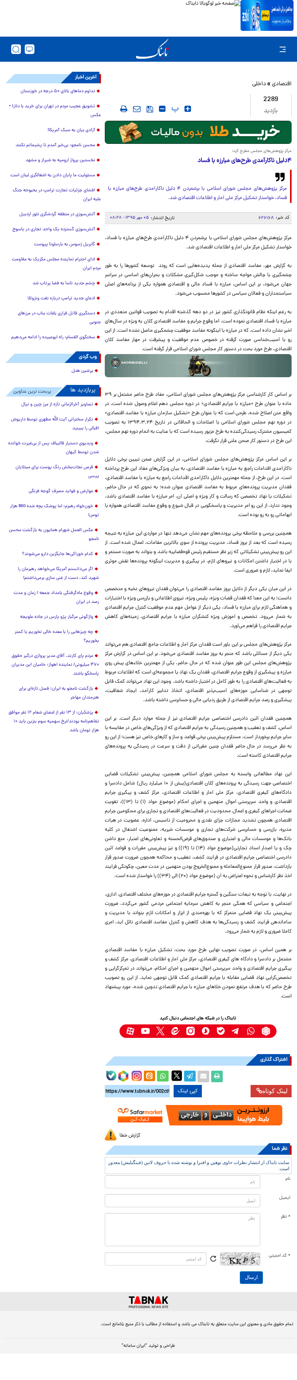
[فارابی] (198, 132)
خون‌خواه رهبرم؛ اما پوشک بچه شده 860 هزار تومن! (54, 511)
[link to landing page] (152, 49)
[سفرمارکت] (198, 1115)
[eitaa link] (175, 1031)
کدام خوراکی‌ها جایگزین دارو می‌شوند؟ (57, 554)
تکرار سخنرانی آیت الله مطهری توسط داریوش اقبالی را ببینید (55, 424)
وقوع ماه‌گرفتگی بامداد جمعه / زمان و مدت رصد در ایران (56, 598)
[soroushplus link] (205, 1031)
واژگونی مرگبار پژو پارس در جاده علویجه (56, 617)
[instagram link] (190, 1031)
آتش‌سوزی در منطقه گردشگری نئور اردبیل (57, 214)
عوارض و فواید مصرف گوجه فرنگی (61, 491)
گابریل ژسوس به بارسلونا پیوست (64, 244)
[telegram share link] (190, 1076)
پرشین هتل (82, 371)
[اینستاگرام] (136, 1075)
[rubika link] (266, 1031)
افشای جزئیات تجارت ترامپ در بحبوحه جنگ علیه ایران (57, 195)
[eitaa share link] (149, 1076)
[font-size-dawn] (162, 108)
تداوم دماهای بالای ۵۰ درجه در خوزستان (57, 91)
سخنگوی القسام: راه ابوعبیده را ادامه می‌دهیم (53, 337)
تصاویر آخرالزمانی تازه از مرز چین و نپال (57, 404)
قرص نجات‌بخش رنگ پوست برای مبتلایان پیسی (57, 472)
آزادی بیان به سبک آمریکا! (71, 130)
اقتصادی (282, 84)
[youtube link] (145, 1031)
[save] (150, 109)
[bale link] (220, 1031)
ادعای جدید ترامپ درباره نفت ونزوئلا (61, 298)
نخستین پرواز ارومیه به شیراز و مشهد (60, 160)
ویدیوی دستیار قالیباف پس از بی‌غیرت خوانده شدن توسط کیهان (53, 448)
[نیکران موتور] (198, 365)
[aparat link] (130, 1031)
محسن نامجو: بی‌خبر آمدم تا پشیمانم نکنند (55, 145)
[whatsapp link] (251, 1031)
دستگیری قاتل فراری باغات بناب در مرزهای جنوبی (59, 318)
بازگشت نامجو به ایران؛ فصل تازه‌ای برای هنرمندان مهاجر (59, 693)
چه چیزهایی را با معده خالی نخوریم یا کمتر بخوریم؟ (57, 636)
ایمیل (284, 1197)
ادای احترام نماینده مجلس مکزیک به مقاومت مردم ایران (56, 264)
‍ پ (174, 109)
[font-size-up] (188, 108)
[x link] (160, 1031)
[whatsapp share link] (163, 1076)
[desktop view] (29, 49)
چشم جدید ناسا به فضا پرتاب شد (63, 283)
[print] (123, 108)
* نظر (285, 1216)
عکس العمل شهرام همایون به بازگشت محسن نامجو (54, 535)
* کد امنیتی (279, 1255)
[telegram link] (236, 1031)
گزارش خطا (129, 1135)
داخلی (259, 84)
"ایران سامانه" (134, 1346)
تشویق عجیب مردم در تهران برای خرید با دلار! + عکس (55, 111)
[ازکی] (267, 15)
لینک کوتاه (275, 1091)
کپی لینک (188, 1091)
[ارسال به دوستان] (203, 1076)
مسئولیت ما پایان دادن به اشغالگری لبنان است (52, 175)
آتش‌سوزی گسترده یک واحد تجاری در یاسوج (53, 229)
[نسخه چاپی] (217, 1076)
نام (287, 1179)
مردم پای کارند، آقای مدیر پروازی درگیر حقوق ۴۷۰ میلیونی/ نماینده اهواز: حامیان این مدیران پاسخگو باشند (55, 665)
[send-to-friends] (137, 108)
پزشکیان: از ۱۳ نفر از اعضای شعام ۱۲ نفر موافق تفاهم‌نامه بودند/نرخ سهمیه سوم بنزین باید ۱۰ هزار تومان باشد (54, 721)
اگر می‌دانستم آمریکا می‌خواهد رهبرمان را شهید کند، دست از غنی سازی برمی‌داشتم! (58, 574)
